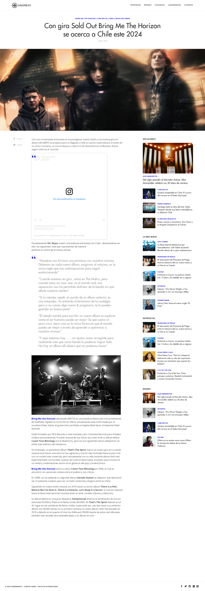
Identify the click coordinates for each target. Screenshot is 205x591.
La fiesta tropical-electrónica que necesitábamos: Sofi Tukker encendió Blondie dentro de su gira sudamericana (174, 247)
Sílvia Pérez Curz (165, 352)
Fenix (111, 18)
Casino (160, 272)
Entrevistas (136, 4)
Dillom (160, 437)
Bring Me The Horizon (85, 18)
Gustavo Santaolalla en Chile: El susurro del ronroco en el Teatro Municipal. (174, 194)
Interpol (161, 286)
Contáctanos (30, 586)
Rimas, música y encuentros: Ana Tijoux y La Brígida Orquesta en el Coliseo (175, 223)
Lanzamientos (174, 4)
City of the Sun (164, 370)
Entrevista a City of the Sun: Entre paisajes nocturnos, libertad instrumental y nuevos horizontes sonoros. (174, 376)
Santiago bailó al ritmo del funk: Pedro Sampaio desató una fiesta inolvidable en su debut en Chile (174, 210)
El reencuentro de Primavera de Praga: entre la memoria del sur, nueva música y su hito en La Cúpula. (174, 262)
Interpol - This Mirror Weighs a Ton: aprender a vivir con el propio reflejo (173, 290)
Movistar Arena (122, 18)
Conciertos (160, 4)
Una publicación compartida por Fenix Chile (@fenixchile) (59, 235)
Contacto (188, 4)
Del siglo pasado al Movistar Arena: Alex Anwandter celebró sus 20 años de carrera (165, 181)
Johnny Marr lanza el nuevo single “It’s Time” (173, 304)
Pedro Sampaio (164, 204)
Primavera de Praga (166, 257)
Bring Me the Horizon (43, 418)
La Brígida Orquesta (166, 219)
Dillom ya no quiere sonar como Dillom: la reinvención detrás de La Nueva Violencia (174, 443)
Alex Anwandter (150, 176)
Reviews (147, 4)
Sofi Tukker (162, 242)
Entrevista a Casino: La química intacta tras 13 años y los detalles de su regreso (174, 276)
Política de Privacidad (48, 586)
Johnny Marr (163, 300)
